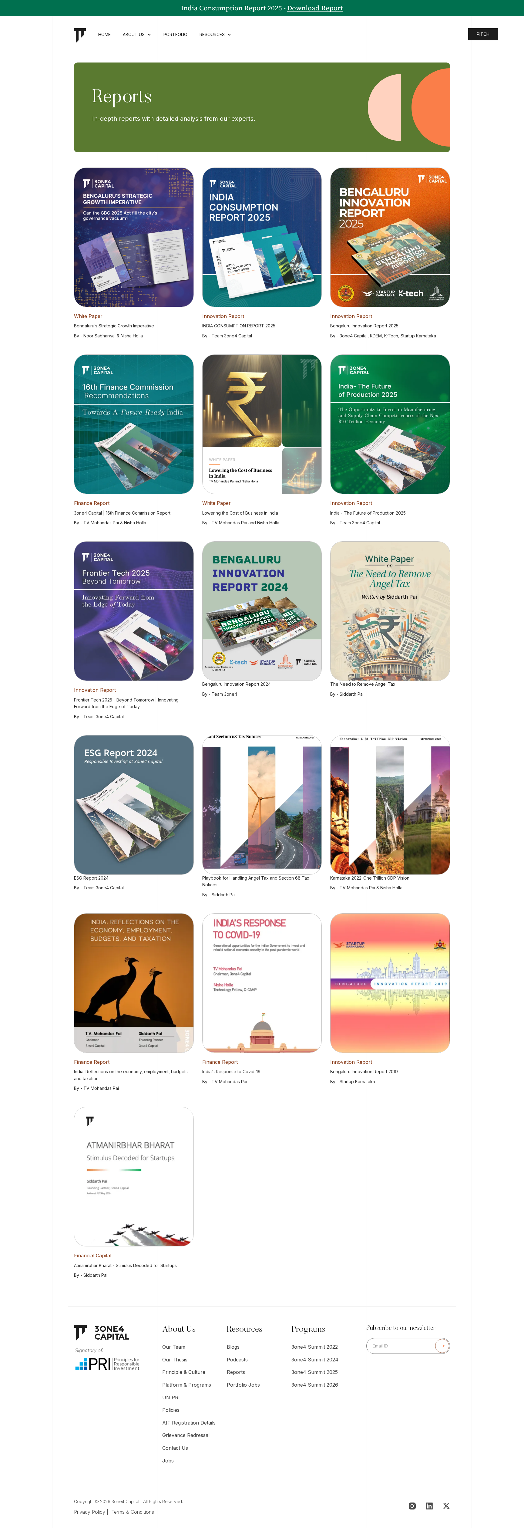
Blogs (233, 1347)
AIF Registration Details (189, 1423)
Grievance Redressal (186, 1435)
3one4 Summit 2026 (314, 1385)
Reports (236, 1372)
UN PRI (171, 1397)
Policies (171, 1410)
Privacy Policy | (92, 1512)
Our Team (173, 1347)
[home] (80, 35)
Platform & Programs (186, 1385)
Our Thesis (174, 1360)
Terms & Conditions (132, 1512)
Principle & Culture (183, 1372)
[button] (137, 35)
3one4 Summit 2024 (314, 1360)
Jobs (168, 1461)
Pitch (483, 34)
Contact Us (175, 1448)
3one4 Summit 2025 (314, 1372)
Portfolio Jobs (243, 1385)
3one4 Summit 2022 (314, 1347)
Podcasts (237, 1360)
